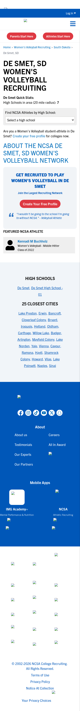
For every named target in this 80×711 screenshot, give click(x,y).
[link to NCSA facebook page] (20, 413)
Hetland (39, 326)
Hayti (38, 352)
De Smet (23, 288)
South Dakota (62, 47)
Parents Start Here (21, 36)
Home (7, 47)
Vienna (44, 346)
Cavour (55, 346)
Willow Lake (41, 333)
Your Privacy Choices (36, 700)
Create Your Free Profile (40, 204)
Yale (34, 346)
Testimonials (23, 444)
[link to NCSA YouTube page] (44, 413)
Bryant (52, 320)
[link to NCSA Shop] (57, 457)
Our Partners (24, 464)
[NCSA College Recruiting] (39, 24)
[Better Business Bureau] (18, 647)
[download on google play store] (17, 529)
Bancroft (54, 313)
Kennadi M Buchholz (32, 241)
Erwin (43, 313)
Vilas (48, 359)
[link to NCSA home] (40, 401)
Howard (37, 359)
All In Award (57, 444)
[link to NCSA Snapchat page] (59, 413)
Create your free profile (29, 136)
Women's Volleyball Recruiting (32, 47)
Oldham (52, 326)
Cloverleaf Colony (34, 320)
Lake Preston (27, 313)
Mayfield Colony (43, 339)
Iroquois (26, 326)
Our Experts (23, 454)
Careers (54, 435)
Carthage (24, 333)
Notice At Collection (40, 688)
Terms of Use (40, 675)
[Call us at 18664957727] (6, 23)
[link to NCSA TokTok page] (36, 413)
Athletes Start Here (58, 36)
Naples (42, 365)
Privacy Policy (40, 681)
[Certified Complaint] (62, 647)
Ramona (27, 352)
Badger (56, 333)
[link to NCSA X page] (52, 413)
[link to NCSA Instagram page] (28, 413)
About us (21, 435)
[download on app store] (17, 521)
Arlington (23, 339)
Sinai (52, 365)
